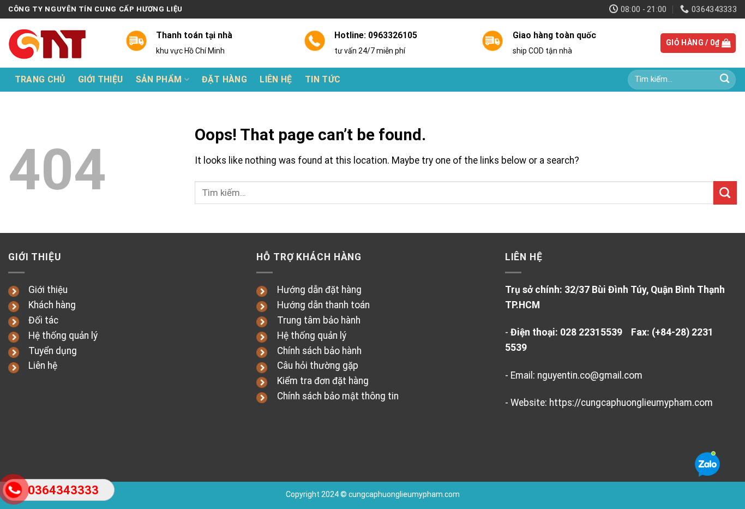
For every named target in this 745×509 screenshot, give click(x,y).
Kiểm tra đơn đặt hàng (323, 380)
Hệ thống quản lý (63, 335)
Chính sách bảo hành (319, 350)
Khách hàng (52, 305)
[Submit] (724, 80)
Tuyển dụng (52, 350)
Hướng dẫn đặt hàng (319, 289)
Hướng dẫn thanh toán (323, 305)
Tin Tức (322, 79)
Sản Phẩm (159, 79)
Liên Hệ (276, 79)
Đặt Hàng (224, 79)
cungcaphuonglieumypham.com (404, 494)
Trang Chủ (40, 79)
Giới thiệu (48, 289)
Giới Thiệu (100, 79)
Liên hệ (42, 365)
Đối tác (43, 320)
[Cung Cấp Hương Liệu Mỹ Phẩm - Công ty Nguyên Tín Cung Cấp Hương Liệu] (58, 43)
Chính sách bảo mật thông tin (338, 396)
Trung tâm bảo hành (319, 320)
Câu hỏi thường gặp (317, 365)
